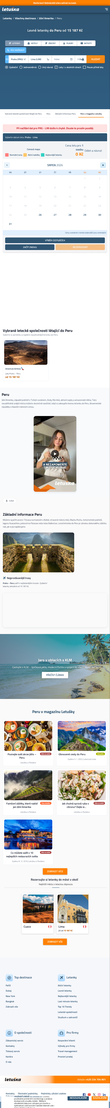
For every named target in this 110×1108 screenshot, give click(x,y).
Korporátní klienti (66, 1040)
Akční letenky (64, 985)
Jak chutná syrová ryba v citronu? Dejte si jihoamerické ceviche (75, 807)
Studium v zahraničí (67, 1017)
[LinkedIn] (104, 1094)
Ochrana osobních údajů (18, 1096)
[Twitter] (94, 1094)
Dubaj (8, 990)
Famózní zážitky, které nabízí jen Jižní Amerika (22, 805)
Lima (61, 926)
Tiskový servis (13, 1051)
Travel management (67, 1051)
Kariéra (9, 1056)
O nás (8, 1062)
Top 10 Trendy (65, 1006)
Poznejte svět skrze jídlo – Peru (22, 755)
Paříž (8, 985)
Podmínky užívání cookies (53, 1093)
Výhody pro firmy (66, 1046)
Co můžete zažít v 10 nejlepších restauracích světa (22, 854)
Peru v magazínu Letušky (91, 113)
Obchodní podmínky (28, 1093)
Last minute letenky (68, 1001)
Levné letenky (65, 990)
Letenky (7, 18)
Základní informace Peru (65, 113)
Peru (48, 113)
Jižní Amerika (46, 18)
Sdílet (11, 500)
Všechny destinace (25, 18)
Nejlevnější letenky (67, 996)
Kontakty (10, 1046)
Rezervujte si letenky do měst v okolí (54, 879)
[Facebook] (84, 1094)
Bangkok (10, 1001)
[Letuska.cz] (10, 9)
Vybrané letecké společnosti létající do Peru (23, 113)
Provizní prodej (65, 1056)
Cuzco (27, 926)
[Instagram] (99, 1094)
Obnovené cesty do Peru (72, 754)
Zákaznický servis (14, 1040)
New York (10, 996)
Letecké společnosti (67, 1012)
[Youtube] (89, 1094)
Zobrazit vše (12, 1006)
